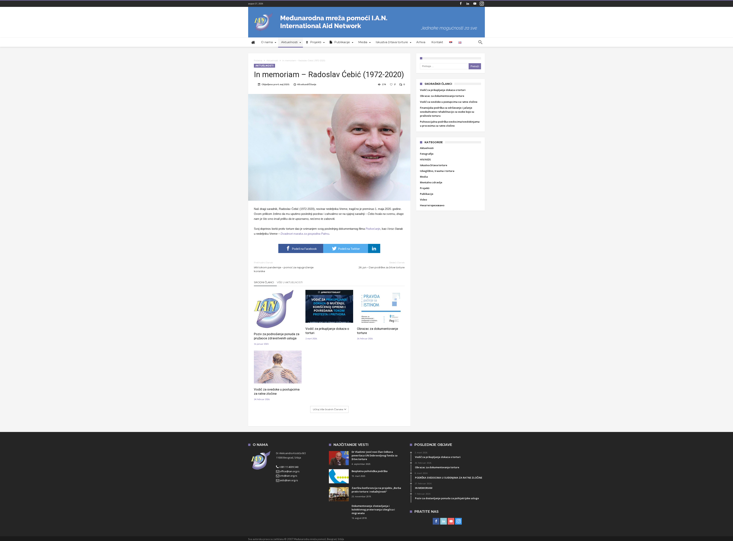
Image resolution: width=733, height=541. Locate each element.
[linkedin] (374, 248)
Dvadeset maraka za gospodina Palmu (305, 233)
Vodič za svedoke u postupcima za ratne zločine (276, 391)
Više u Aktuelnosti (290, 282)
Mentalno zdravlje (431, 182)
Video (423, 199)
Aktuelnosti (272, 60)
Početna (258, 60)
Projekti (424, 188)
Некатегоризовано (432, 205)
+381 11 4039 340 (288, 467)
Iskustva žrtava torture (433, 165)
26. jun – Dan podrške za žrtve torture (382, 265)
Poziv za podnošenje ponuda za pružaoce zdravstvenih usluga (276, 336)
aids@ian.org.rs (288, 480)
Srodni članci (264, 282)
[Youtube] (475, 4)
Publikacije (426, 194)
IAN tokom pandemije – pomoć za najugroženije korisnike (284, 267)
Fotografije (427, 153)
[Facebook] (461, 4)
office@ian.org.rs (289, 471)
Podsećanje (373, 228)
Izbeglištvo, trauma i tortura (437, 171)
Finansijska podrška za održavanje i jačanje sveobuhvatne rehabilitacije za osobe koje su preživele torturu (447, 111)
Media (424, 176)
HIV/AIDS (425, 159)
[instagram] (482, 4)
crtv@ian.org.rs (288, 475)
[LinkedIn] (468, 4)
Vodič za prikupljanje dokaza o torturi (327, 331)
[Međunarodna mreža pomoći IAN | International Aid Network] (366, 12)
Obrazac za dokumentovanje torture (377, 331)
